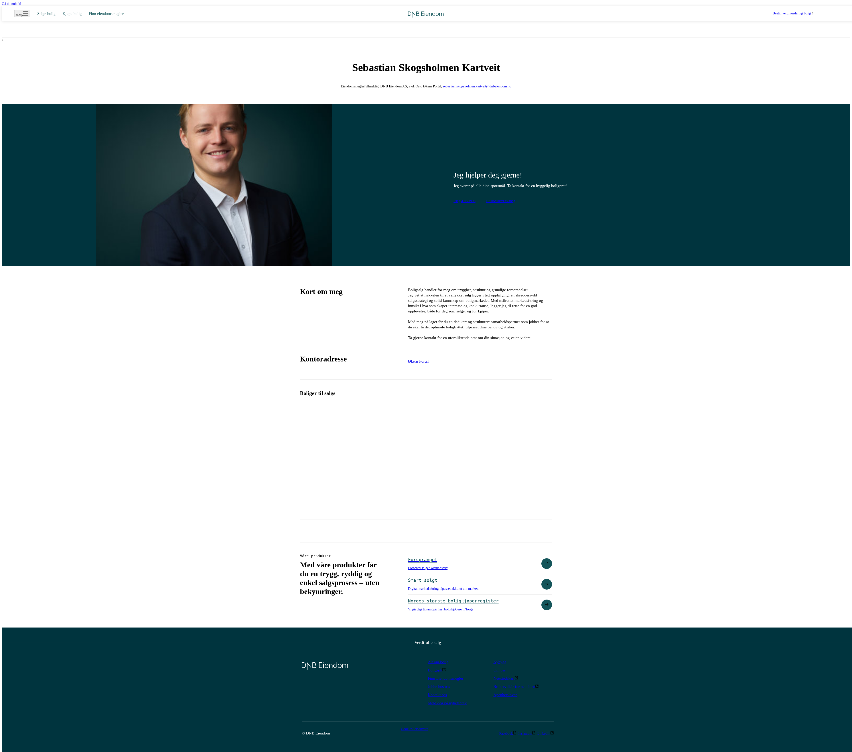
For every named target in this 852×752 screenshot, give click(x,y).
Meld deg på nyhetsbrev (447, 703)
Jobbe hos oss (439, 686)
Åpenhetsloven (505, 695)
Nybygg (499, 662)
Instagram (525, 733)
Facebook (506, 733)
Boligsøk (435, 670)
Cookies (406, 729)
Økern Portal (418, 361)
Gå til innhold (11, 4)
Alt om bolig (438, 662)
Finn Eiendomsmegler (445, 678)
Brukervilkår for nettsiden (514, 686)
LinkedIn (543, 733)
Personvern (420, 729)
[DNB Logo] (426, 13)
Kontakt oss (437, 695)
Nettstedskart (504, 678)
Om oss (499, 670)
